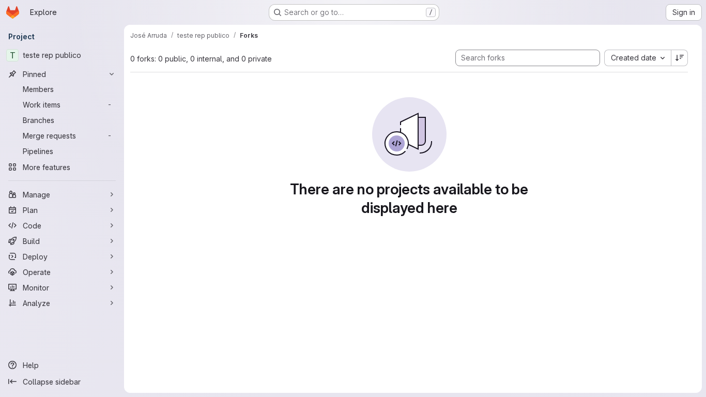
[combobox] (637, 58)
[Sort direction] (679, 58)
